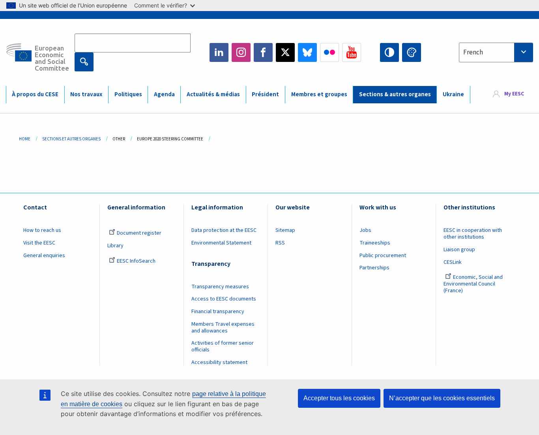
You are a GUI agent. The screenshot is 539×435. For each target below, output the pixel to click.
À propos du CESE (35, 94)
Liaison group (459, 250)
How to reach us (42, 230)
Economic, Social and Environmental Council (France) (473, 284)
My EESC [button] (514, 94)
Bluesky (307, 52)
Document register (139, 233)
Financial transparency (217, 312)
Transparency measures (220, 287)
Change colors (411, 52)
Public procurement (382, 256)
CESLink (453, 262)
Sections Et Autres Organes (71, 139)
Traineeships (374, 243)
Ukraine (453, 94)
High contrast (389, 52)
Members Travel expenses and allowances (223, 327)
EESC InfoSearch (136, 261)
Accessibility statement (219, 362)
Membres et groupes (319, 94)
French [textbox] (473, 52)
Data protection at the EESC (223, 230)
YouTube (351, 52)
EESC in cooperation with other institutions (473, 233)
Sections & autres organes (395, 94)
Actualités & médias (213, 94)
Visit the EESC (39, 243)
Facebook (263, 52)
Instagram (241, 52)
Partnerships (374, 268)
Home (24, 139)
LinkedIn (219, 52)
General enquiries (44, 256)
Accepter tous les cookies (339, 398)
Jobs (365, 230)
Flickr (329, 52)
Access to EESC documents (223, 299)
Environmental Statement (221, 243)
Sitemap (285, 230)
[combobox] (496, 52)
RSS (280, 243)
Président (265, 94)
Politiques (128, 94)
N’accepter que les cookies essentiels (442, 398)
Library (115, 246)
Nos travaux (86, 94)
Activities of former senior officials (222, 346)
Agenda (164, 94)
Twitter (285, 52)
